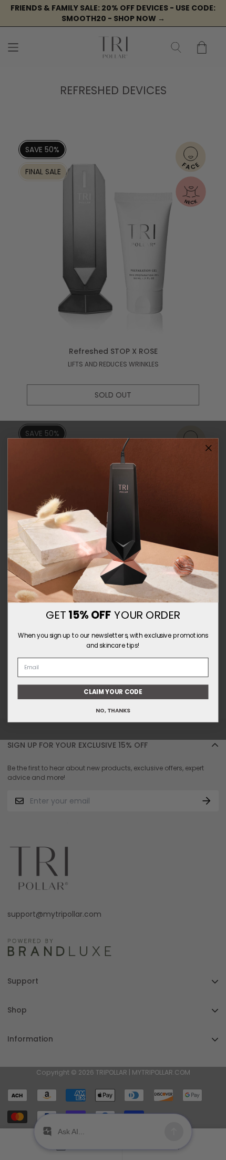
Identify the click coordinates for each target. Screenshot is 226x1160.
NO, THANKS (113, 711)
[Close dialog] (208, 448)
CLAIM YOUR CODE (113, 691)
